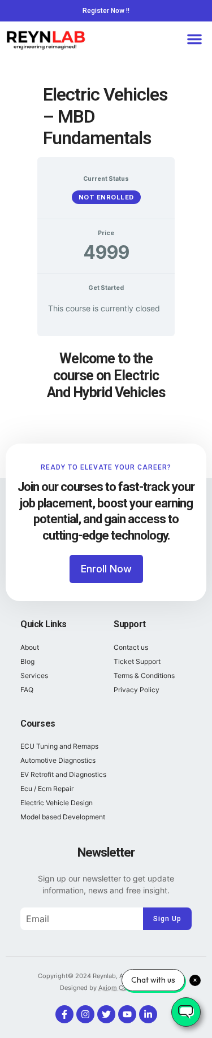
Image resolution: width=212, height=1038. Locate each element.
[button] (194, 39)
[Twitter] (106, 1014)
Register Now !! (106, 11)
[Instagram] (85, 1014)
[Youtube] (127, 1014)
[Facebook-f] (64, 1014)
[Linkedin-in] (148, 1014)
